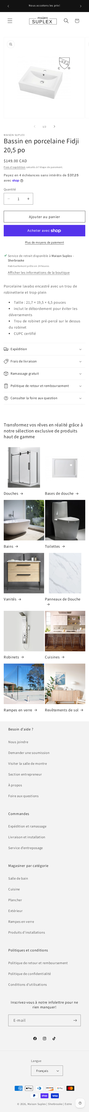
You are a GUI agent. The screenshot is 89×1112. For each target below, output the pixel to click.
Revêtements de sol (62, 709)
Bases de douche (59, 493)
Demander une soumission (29, 752)
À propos (15, 785)
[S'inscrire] (75, 1020)
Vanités (10, 599)
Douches (11, 493)
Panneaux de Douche (63, 599)
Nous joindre (18, 742)
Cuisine (14, 889)
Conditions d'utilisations (27, 984)
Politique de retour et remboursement (38, 963)
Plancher (15, 900)
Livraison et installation (26, 837)
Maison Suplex (37, 1104)
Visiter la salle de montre (27, 763)
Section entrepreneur (25, 774)
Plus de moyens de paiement (44, 242)
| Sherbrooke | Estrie (59, 1104)
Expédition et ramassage (27, 826)
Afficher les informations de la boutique (39, 272)
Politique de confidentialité (29, 973)
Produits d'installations (26, 932)
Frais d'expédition (14, 167)
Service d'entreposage (25, 848)
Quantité (10, 189)
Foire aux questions (23, 796)
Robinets (11, 656)
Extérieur (15, 910)
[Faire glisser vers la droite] (54, 126)
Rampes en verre (18, 709)
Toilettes (52, 546)
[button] (10, 20)
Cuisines (52, 656)
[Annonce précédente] (8, 6)
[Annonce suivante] (80, 6)
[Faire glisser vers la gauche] (34, 126)
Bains (8, 546)
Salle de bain (18, 878)
